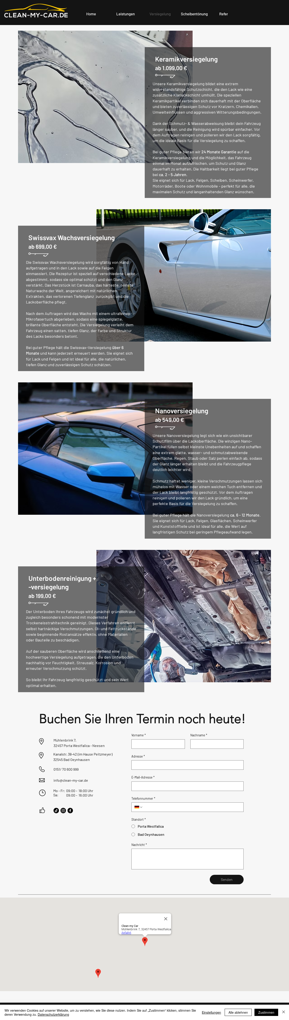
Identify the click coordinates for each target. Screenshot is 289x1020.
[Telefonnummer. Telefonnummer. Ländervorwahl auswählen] (138, 807)
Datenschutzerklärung (53, 1014)
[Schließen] (283, 1012)
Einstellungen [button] (211, 1012)
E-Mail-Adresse (143, 777)
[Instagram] (63, 810)
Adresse (138, 756)
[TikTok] (56, 810)
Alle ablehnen (238, 1012)
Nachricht (139, 845)
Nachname (198, 735)
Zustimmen (266, 1012)
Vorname (138, 735)
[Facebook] (70, 810)
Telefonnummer (143, 798)
